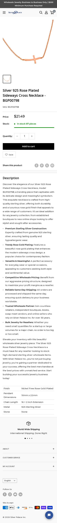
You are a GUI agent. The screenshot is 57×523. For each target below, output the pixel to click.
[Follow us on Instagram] (10, 494)
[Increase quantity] (32, 136)
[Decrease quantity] (17, 136)
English (7, 481)
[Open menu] (4, 12)
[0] (52, 12)
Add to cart (28, 146)
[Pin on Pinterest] (42, 165)
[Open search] (40, 12)
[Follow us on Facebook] (5, 494)
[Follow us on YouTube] (15, 494)
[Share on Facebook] (36, 165)
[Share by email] (52, 165)
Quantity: (7, 136)
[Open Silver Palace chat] (49, 515)
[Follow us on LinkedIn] (20, 494)
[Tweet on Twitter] (47, 165)
